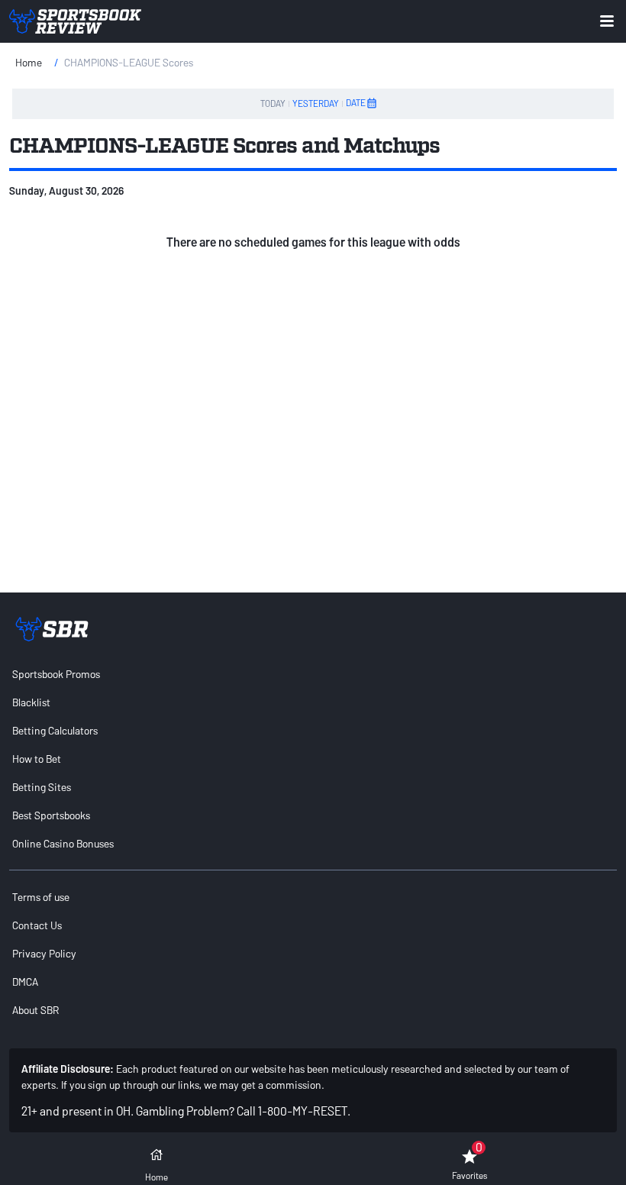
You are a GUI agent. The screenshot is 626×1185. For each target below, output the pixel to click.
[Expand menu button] (607, 21)
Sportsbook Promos (56, 673)
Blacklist (31, 702)
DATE (356, 102)
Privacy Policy (44, 953)
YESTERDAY (315, 103)
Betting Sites (41, 786)
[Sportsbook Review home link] (52, 629)
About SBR (35, 1009)
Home (28, 62)
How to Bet (36, 758)
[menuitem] (313, 674)
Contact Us (37, 925)
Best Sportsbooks (51, 815)
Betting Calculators (55, 730)
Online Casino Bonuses (63, 843)
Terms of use (40, 896)
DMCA (25, 981)
